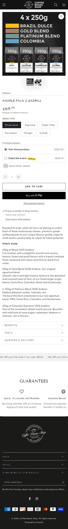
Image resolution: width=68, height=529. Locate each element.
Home (5, 92)
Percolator (11, 133)
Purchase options (11, 142)
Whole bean (12, 125)
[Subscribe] (64, 482)
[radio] (5, 149)
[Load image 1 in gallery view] (30, 82)
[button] (56, 5)
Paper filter (48, 125)
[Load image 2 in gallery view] (37, 82)
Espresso (30, 125)
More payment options (34, 203)
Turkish (43, 133)
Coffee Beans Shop (29, 518)
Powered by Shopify (34, 522)
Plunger (28, 133)
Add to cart (34, 186)
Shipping (5, 113)
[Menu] (4, 5)
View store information (18, 219)
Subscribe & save (21, 158)
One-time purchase (18, 149)
